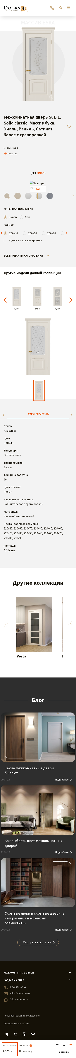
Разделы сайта (14, 980)
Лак (27, 217)
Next (72, 196)
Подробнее (62, 780)
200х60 (32, 233)
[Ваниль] (7, 196)
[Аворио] (28, 196)
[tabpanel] (34, 631)
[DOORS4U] (16, 7)
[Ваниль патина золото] (17, 196)
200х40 (13, 233)
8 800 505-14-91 (18, 987)
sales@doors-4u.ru (20, 993)
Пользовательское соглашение (22, 1015)
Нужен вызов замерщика (25, 240)
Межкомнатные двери (19, 973)
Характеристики (38, 414)
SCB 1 (16, 309)
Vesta (21, 656)
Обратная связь (19, 999)
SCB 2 (37, 309)
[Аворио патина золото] (39, 196)
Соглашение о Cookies (16, 1023)
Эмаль (13, 217)
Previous (2, 233)
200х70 (51, 233)
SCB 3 (57, 309)
